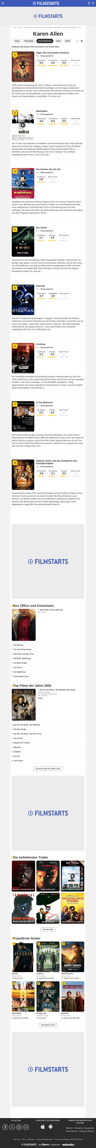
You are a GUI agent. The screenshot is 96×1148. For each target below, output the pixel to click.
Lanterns (39, 974)
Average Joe (41, 1013)
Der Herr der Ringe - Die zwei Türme (28, 734)
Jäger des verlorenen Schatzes (52, 52)
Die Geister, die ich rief (48, 169)
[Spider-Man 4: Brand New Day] (24, 625)
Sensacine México (86, 1131)
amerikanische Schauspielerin (43, 27)
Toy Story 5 (18, 667)
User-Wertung (53, 60)
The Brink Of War (20, 663)
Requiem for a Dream (22, 743)
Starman (40, 286)
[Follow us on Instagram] (19, 1127)
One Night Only (20, 672)
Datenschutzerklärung (62, 1139)
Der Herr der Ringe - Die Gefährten (27, 725)
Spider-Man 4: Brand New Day (51, 610)
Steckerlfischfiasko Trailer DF (72, 922)
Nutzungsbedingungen (45, 1139)
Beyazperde (89, 1128)
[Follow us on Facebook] (5, 1127)
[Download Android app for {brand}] (52, 1126)
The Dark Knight (20, 729)
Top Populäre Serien (48, 1025)
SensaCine (78, 1128)
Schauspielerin (27, 27)
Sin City (17, 756)
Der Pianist (18, 761)
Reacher (15, 974)
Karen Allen (57, 27)
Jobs (23, 1139)
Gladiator (17, 752)
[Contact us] (26, 1127)
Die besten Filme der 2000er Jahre (48, 769)
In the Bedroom (44, 402)
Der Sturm (41, 227)
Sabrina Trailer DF (48, 922)
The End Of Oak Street (22, 649)
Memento (17, 747)
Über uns (17, 1139)
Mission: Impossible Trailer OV (23, 922)
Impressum (31, 1139)
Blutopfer (64, 1013)
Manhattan (41, 111)
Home (15, 27)
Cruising (40, 344)
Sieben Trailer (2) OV (48, 889)
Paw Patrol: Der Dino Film (24, 654)
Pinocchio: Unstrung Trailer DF (23, 889)
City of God (18, 738)
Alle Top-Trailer (48, 929)
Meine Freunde (75, 60)
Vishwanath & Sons (21, 676)
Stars (20, 27)
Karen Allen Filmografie (69, 27)
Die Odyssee (18, 645)
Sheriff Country (67, 974)
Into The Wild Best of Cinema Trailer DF (73, 889)
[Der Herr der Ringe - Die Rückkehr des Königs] (24, 705)
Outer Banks (16, 1013)
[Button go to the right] (81, 41)
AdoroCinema (71, 1131)
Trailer (40, 698)
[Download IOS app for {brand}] (44, 1126)
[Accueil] (46, 3)
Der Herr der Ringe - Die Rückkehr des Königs (57, 690)
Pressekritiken (41, 60)
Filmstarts (64, 60)
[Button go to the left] (77, 41)
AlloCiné (69, 1128)
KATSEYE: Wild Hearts (22, 658)
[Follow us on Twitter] (12, 1127)
